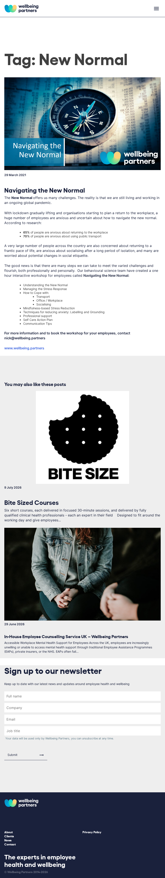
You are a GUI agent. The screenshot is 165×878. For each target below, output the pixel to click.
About (8, 832)
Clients (9, 836)
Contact (10, 844)
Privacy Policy (91, 832)
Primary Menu (156, 8)
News (8, 840)
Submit (12, 755)
